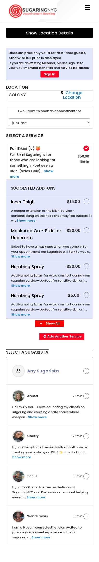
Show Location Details (49, 33)
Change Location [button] (72, 95)
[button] (61, 336)
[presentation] (49, 354)
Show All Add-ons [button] (51, 326)
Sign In (49, 74)
